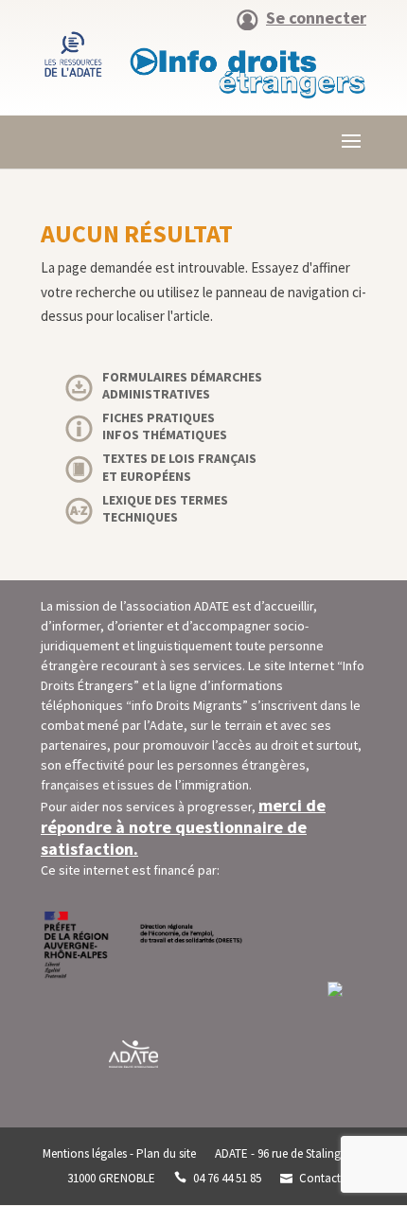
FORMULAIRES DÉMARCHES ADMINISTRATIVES (182, 385)
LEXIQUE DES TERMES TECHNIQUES (165, 508)
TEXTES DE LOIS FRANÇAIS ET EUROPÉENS (179, 467)
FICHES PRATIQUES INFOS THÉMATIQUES (164, 426)
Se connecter (316, 18)
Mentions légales (85, 1153)
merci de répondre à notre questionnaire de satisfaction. (183, 827)
